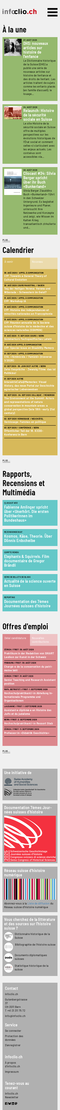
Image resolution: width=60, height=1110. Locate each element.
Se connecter (13, 1030)
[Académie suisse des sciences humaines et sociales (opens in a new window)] (30, 782)
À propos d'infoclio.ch (12, 1064)
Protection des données (14, 1037)
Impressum (12, 1071)
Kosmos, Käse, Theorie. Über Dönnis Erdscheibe (28, 538)
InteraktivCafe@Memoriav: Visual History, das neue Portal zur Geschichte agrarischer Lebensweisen (29, 385)
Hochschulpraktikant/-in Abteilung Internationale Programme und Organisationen (28, 696)
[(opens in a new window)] (30, 889)
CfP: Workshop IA (15, 301)
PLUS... (6, 240)
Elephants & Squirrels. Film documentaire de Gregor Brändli (26, 561)
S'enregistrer (13, 1045)
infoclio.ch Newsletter (11, 1095)
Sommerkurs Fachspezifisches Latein (28, 339)
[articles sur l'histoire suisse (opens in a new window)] (8, 936)
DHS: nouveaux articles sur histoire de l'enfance (35, 50)
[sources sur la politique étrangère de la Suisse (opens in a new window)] (8, 957)
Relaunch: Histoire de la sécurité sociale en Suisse (38, 115)
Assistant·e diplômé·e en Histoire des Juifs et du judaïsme (28, 711)
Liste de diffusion (39, 903)
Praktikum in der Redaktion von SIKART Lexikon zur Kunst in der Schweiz (29, 655)
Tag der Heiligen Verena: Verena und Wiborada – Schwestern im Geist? (27, 290)
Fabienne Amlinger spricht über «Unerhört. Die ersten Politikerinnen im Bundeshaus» (26, 514)
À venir (8, 261)
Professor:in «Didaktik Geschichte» (26, 733)
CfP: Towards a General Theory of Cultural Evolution (25, 277)
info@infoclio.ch (15, 1016)
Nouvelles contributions (40, 639)
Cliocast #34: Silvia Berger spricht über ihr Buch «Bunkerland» (39, 180)
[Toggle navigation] (53, 12)
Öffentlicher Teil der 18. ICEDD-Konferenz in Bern (23, 432)
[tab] (16, 263)
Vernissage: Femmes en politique (25, 422)
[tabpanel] (30, 362)
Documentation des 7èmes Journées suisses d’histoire (27, 603)
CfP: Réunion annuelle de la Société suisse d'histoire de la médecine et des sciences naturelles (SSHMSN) (29, 326)
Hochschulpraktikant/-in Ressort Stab (28, 723)
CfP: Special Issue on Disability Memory (29, 348)
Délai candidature (15, 638)
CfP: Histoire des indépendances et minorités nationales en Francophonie (28, 311)
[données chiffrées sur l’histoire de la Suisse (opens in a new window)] (8, 968)
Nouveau (37, 261)
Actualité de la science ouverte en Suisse (30, 583)
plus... (6, 460)
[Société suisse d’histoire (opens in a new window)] (30, 792)
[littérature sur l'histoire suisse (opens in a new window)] (8, 947)
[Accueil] (19, 11)
